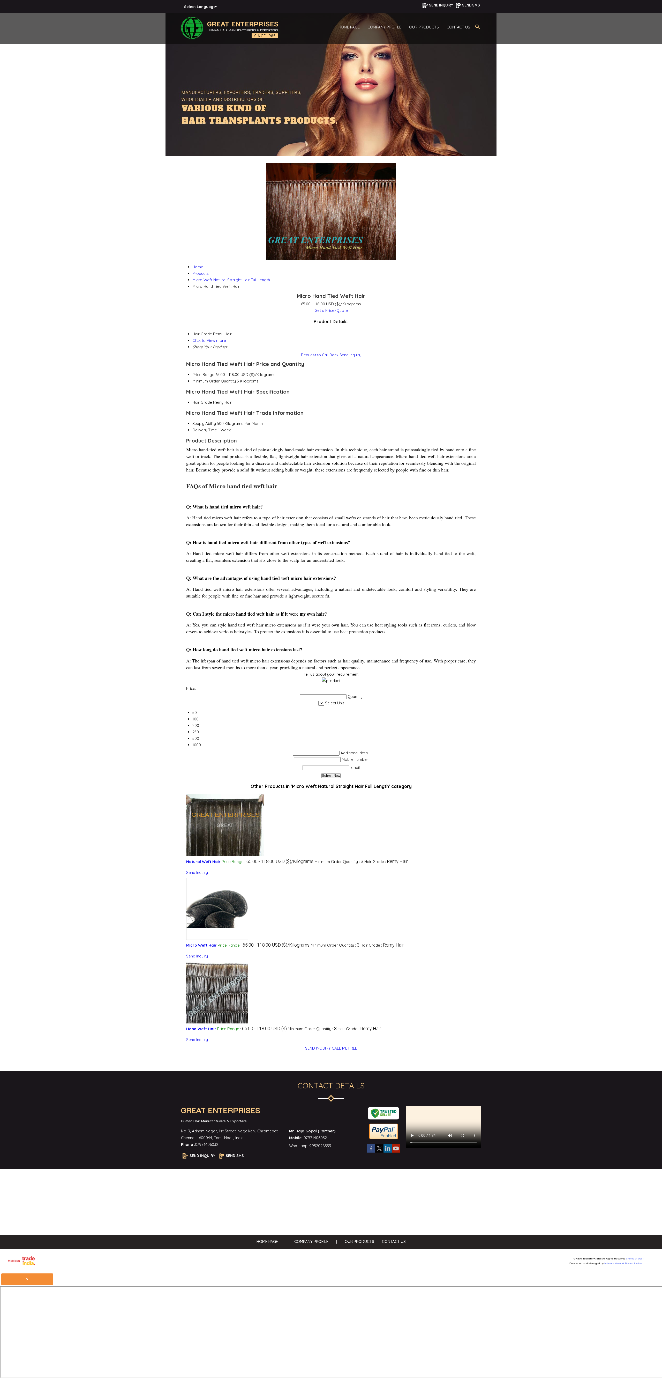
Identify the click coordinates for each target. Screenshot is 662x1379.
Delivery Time (204, 429)
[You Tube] (396, 1152)
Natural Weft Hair (203, 861)
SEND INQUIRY (318, 1048)
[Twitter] (379, 1152)
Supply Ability (204, 423)
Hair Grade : (386, 861)
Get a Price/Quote (331, 310)
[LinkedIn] (387, 1152)
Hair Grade (202, 402)
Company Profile (384, 27)
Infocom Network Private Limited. (623, 1263)
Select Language (200, 6)
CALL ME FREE (344, 1048)
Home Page (349, 27)
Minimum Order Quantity (214, 381)
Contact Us (458, 27)
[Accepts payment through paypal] (383, 1138)
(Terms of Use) (634, 1258)
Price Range (203, 374)
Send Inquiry (350, 354)
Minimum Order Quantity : (338, 861)
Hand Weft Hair (201, 1028)
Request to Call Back (319, 354)
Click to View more (209, 340)
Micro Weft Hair (201, 945)
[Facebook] (371, 1152)
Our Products (424, 27)
